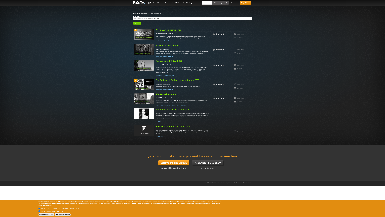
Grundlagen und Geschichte (178, 105)
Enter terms (136, 16)
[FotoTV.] (139, 2)
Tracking (43, 208)
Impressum (229, 183)
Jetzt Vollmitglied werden (174, 163)
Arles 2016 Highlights (167, 45)
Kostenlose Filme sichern (208, 163)
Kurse (167, 3)
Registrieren (245, 3)
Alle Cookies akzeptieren (62, 214)
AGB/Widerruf (238, 183)
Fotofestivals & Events (162, 41)
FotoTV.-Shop (187, 3)
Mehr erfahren (49, 205)
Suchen (215, 3)
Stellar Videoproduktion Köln (211, 183)
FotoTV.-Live (176, 3)
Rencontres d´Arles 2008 (169, 61)
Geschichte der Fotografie (163, 105)
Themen (160, 3)
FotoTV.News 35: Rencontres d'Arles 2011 (177, 80)
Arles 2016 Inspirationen (169, 30)
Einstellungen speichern (46, 214)
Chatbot (43, 211)
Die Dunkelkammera (166, 94)
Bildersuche (221, 3)
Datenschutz (247, 183)
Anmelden (234, 3)
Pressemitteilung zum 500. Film (173, 126)
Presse (222, 183)
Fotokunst (171, 41)
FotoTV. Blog (159, 122)
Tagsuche (226, 3)
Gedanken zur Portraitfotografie (172, 109)
